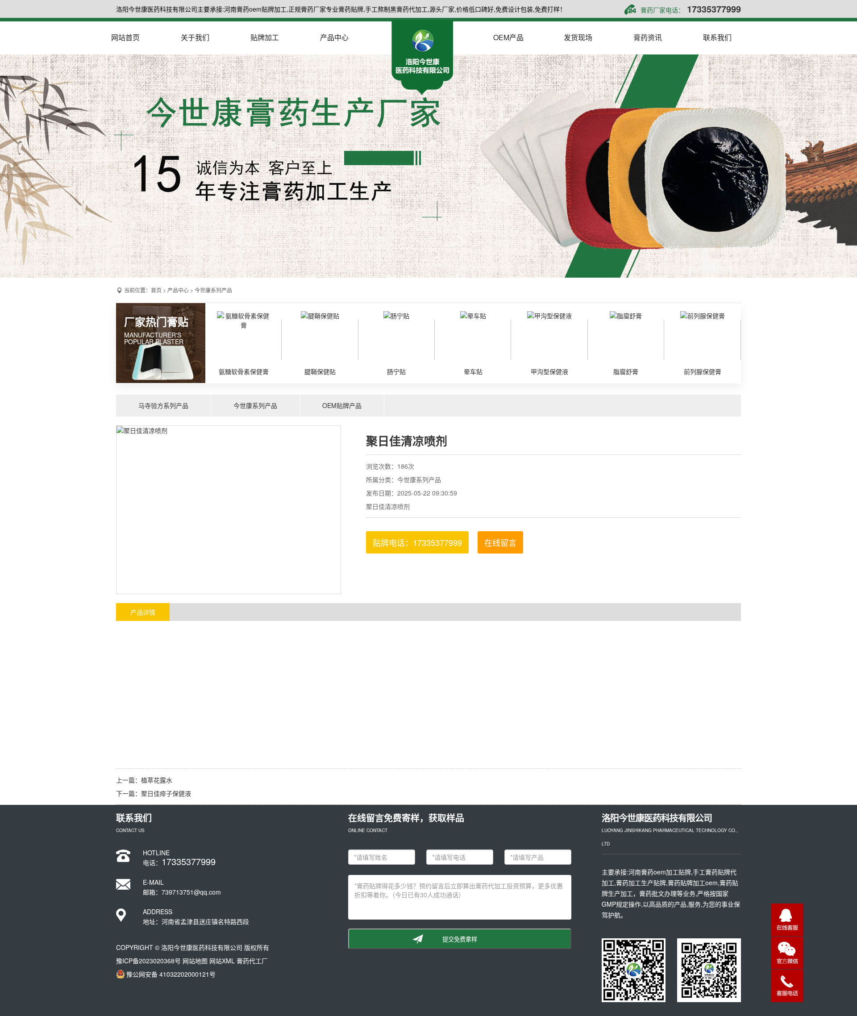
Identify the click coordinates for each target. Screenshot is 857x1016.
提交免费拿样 (459, 939)
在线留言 (500, 542)
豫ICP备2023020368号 (148, 960)
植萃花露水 (156, 779)
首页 (156, 290)
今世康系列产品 (213, 290)
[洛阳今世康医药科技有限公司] (422, 57)
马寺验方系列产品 (163, 405)
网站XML (222, 960)
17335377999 (714, 8)
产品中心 (178, 290)
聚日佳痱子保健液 (166, 793)
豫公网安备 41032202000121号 (171, 974)
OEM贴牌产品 (342, 405)
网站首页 (125, 37)
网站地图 (195, 960)
